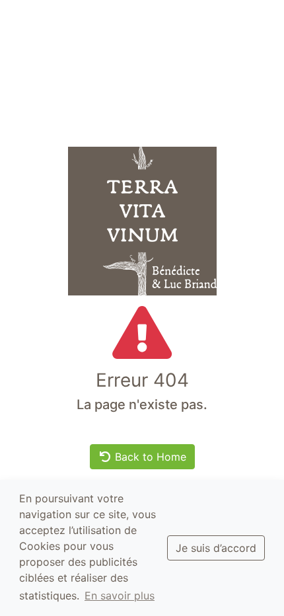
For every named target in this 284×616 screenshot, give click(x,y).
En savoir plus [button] (120, 595)
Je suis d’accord (216, 548)
